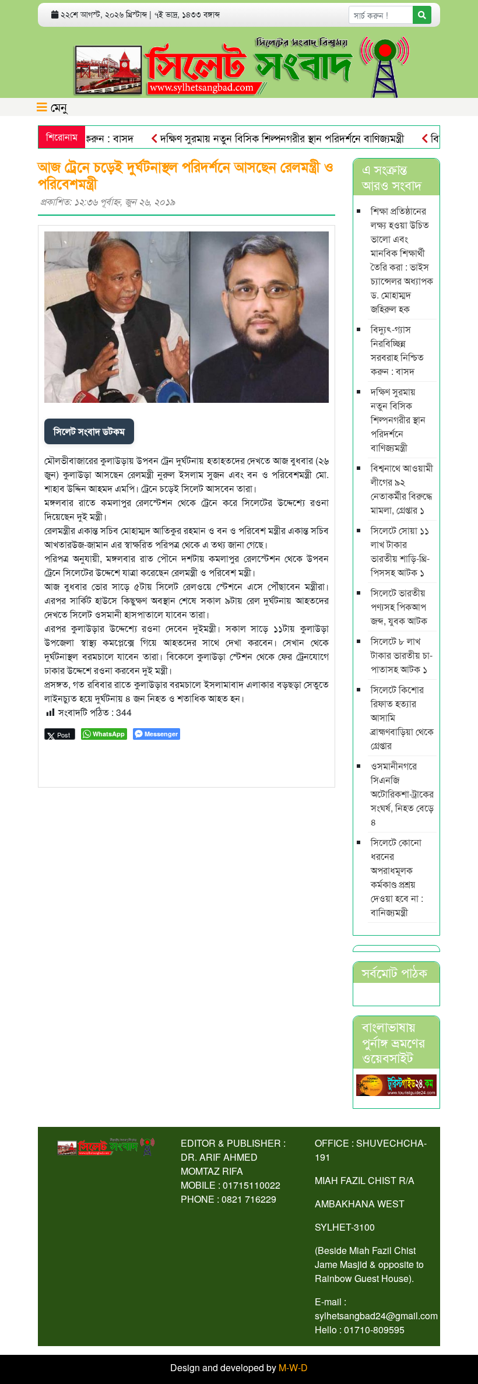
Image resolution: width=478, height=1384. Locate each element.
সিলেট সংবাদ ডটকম (89, 431)
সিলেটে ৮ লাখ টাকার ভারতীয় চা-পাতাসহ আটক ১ (402, 655)
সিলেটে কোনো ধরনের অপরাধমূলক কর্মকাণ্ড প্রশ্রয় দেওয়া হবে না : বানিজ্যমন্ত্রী (397, 877)
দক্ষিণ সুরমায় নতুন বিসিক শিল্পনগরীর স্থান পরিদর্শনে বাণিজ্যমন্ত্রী (263, 137)
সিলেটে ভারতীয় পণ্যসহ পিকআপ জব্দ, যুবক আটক (399, 606)
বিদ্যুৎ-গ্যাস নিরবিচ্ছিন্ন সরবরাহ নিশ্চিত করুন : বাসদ (397, 350)
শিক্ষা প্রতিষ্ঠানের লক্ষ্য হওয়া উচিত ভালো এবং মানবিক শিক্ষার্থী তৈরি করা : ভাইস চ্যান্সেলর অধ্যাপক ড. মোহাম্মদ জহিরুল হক (402, 259)
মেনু (57, 106)
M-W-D (293, 1367)
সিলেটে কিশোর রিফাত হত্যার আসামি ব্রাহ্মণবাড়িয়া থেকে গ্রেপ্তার (402, 717)
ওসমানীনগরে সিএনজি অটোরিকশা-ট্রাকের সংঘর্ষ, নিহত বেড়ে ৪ (402, 793)
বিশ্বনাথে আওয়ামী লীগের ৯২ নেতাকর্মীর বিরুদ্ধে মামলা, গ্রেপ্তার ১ (402, 489)
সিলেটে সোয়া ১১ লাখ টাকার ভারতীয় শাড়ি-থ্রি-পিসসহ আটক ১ (400, 551)
